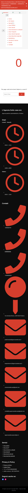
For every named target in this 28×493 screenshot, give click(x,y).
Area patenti (6, 445)
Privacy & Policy (7, 465)
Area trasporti (6, 451)
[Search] (22, 94)
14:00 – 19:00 (8, 168)
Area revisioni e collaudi (9, 449)
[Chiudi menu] (7, 15)
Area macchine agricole (9, 456)
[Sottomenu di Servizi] (13, 23)
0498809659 (8, 251)
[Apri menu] (3, 30)
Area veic (5, 447)
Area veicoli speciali (8, 454)
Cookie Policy (6, 467)
